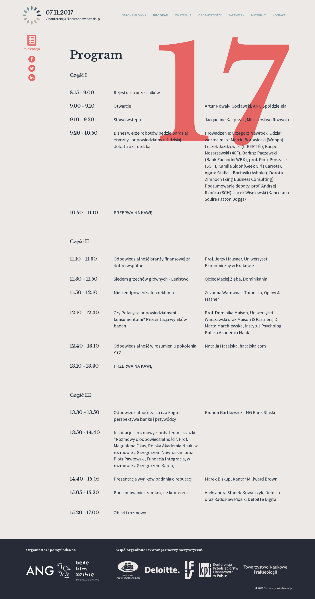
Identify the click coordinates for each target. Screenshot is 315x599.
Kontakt (279, 15)
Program (160, 15)
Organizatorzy (210, 15)
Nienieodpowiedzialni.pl (278, 588)
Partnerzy (236, 15)
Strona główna (134, 15)
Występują (183, 15)
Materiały (258, 15)
